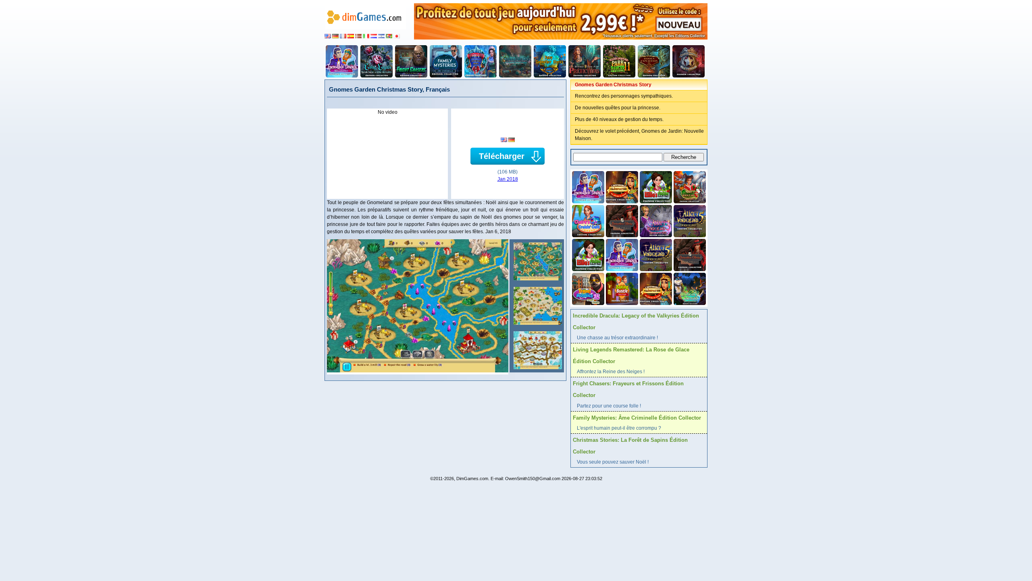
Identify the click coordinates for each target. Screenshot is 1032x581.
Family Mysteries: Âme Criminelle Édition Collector (637, 418)
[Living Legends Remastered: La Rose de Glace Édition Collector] (376, 61)
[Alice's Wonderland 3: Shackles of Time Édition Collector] (655, 220)
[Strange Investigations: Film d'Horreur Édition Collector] (688, 61)
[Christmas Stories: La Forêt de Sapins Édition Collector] (480, 61)
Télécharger (501, 156)
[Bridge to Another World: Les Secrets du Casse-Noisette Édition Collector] (515, 61)
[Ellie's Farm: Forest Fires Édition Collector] (655, 186)
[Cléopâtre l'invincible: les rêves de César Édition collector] (621, 186)
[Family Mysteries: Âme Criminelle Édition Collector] (446, 61)
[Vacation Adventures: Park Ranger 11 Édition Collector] (619, 61)
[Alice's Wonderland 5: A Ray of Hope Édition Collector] (689, 220)
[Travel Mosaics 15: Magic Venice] (587, 288)
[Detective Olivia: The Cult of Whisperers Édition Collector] (621, 220)
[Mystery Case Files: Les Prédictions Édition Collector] (584, 61)
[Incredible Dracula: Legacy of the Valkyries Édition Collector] (342, 61)
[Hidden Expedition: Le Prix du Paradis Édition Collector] (654, 61)
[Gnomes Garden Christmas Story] (537, 261)
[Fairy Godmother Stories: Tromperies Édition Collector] (550, 61)
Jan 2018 (507, 179)
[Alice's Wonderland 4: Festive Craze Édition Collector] (689, 186)
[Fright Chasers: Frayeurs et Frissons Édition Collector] (411, 61)
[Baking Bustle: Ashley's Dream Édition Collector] (621, 288)
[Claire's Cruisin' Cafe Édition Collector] (587, 220)
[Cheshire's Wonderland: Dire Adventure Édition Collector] (689, 288)
